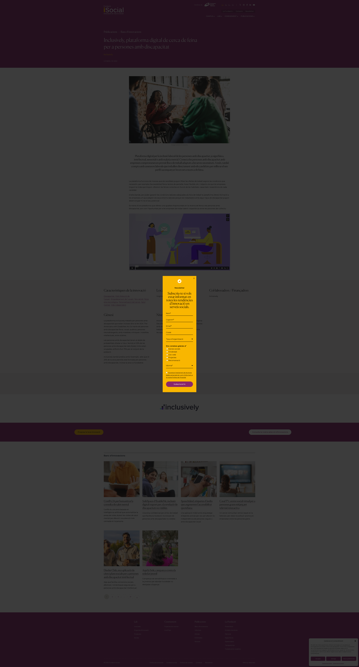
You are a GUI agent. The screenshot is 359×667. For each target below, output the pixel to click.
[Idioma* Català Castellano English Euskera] (179, 365)
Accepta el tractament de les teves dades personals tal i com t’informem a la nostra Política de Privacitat (179, 375)
